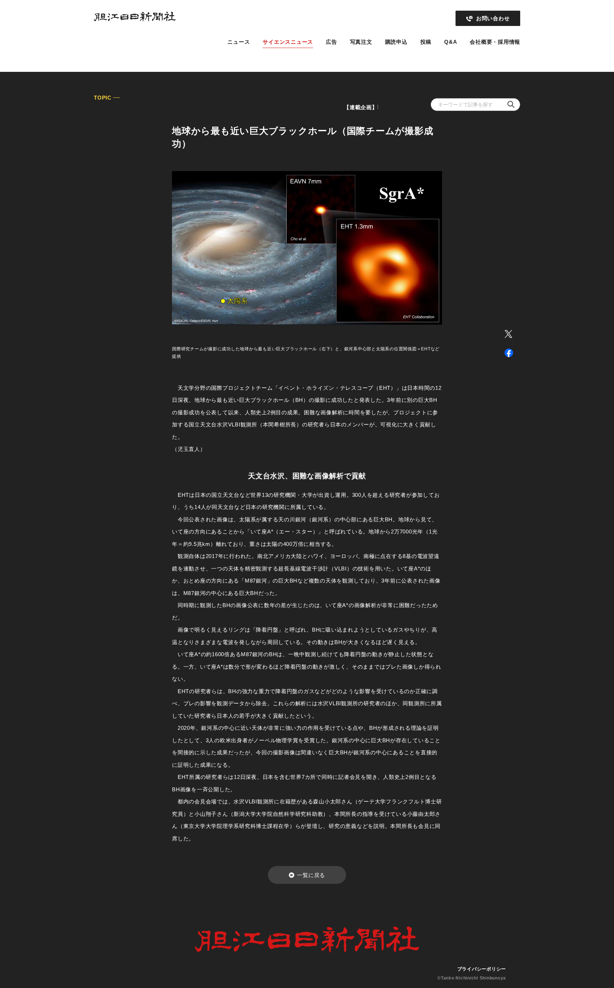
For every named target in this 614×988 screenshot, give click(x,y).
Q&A (450, 42)
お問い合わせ (493, 18)
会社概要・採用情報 (495, 42)
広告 (331, 42)
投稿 (426, 42)
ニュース (238, 42)
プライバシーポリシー (481, 969)
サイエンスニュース (288, 42)
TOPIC (103, 98)
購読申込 (396, 42)
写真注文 (361, 42)
